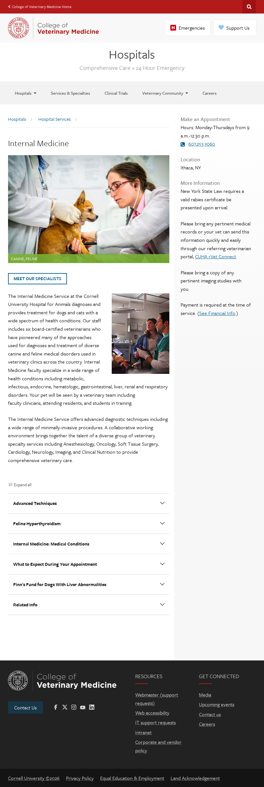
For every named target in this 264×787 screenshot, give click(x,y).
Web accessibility (152, 712)
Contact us (210, 714)
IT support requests (155, 722)
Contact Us (25, 707)
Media (205, 694)
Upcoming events (216, 704)
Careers (207, 723)
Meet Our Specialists (37, 278)
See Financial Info (217, 313)
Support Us (238, 27)
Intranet (143, 732)
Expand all (23, 484)
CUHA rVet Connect (215, 256)
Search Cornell (249, 7)
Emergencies (192, 27)
